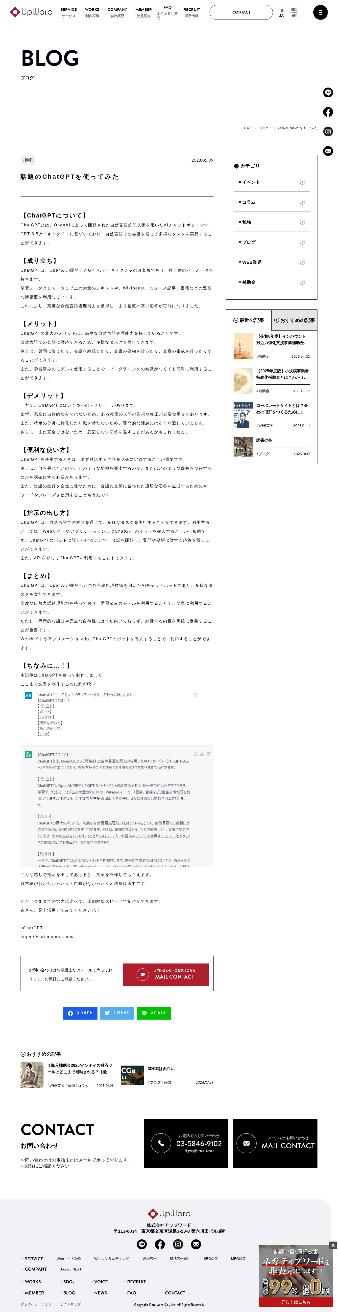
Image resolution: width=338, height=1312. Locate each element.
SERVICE (69, 10)
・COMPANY (34, 1269)
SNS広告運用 (180, 1259)
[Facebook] (80, 1013)
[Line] (154, 1013)
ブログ (264, 128)
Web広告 (150, 1259)
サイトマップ (70, 1304)
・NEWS (98, 1293)
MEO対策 (238, 1259)
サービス (69, 16)
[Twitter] (117, 1013)
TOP (247, 128)
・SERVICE (32, 1258)
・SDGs (66, 1281)
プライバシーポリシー (38, 1304)
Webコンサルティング (111, 1259)
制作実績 (92, 16)
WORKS (92, 10)
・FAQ (129, 1293)
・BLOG (67, 1293)
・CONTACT (173, 1293)
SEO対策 (211, 1259)
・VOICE (99, 1281)
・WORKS (31, 1281)
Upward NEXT (70, 1269)
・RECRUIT (134, 1281)
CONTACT (241, 12)
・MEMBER (32, 1293)
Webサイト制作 (69, 1259)
